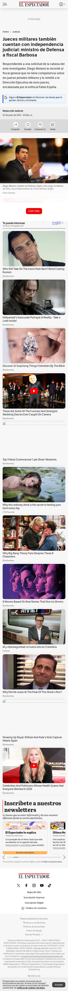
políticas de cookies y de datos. (31, 988)
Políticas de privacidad (34, 927)
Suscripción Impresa (34, 897)
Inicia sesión (11, 845)
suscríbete (25, 845)
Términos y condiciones (34, 923)
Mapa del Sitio (34, 892)
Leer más (34, 211)
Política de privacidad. (52, 861)
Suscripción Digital (34, 902)
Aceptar (59, 984)
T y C (32, 861)
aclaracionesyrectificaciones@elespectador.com (42, 956)
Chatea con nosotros (36, 908)
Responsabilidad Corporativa (34, 919)
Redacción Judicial (13, 111)
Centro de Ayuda (34, 931)
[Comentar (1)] (40, 125)
